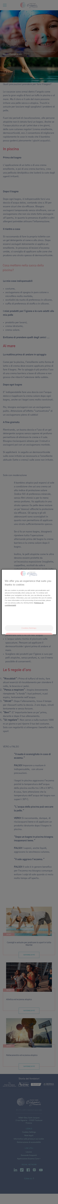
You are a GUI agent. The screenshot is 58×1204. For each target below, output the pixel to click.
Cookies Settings (29, 628)
